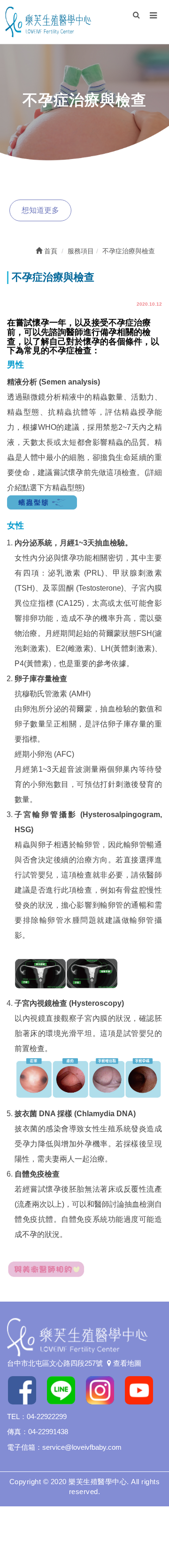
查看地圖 (126, 1363)
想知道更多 (40, 210)
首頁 (49, 251)
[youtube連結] (142, 1390)
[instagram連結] (103, 1390)
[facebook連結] (25, 1390)
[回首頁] (48, 21)
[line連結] (64, 1390)
